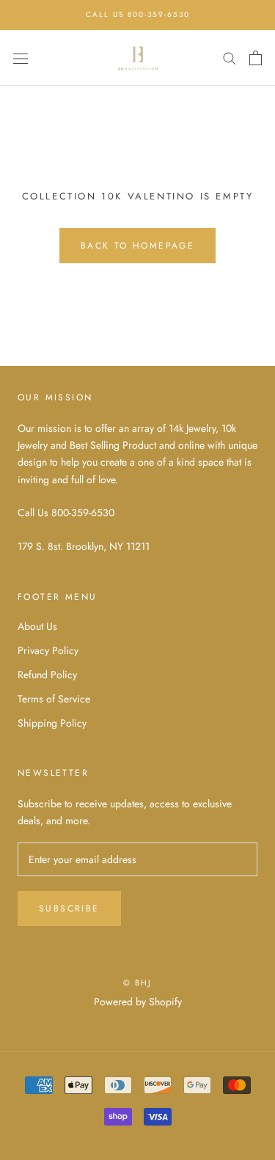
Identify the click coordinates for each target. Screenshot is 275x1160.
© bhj (138, 982)
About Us (37, 626)
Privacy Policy (48, 650)
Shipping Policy (52, 723)
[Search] (229, 57)
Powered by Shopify (138, 1001)
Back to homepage (137, 245)
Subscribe (69, 908)
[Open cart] (255, 58)
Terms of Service (54, 698)
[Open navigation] (20, 58)
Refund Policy (47, 674)
